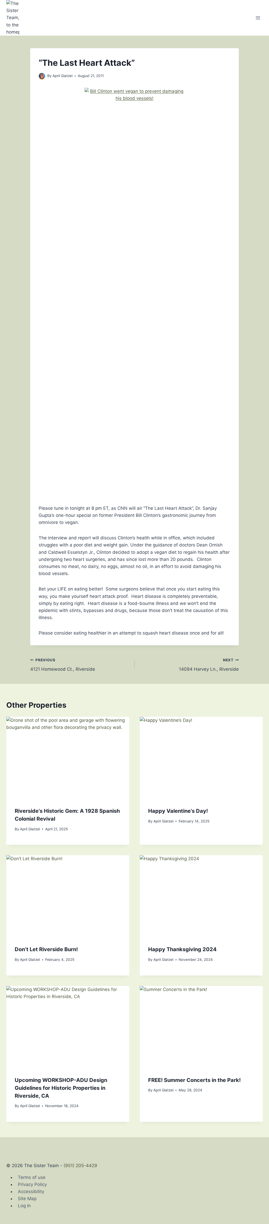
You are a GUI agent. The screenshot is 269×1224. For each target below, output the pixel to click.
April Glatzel (63, 76)
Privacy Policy (32, 1184)
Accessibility (31, 1191)
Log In (24, 1205)
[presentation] (67, 758)
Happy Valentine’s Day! (178, 811)
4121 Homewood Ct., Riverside (62, 665)
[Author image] (42, 76)
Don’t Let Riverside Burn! (46, 949)
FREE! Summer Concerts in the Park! (194, 1080)
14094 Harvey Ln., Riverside (209, 665)
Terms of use (31, 1177)
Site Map (27, 1198)
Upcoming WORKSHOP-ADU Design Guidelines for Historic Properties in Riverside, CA (61, 1088)
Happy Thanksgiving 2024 (182, 949)
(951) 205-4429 (80, 1165)
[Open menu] (258, 18)
